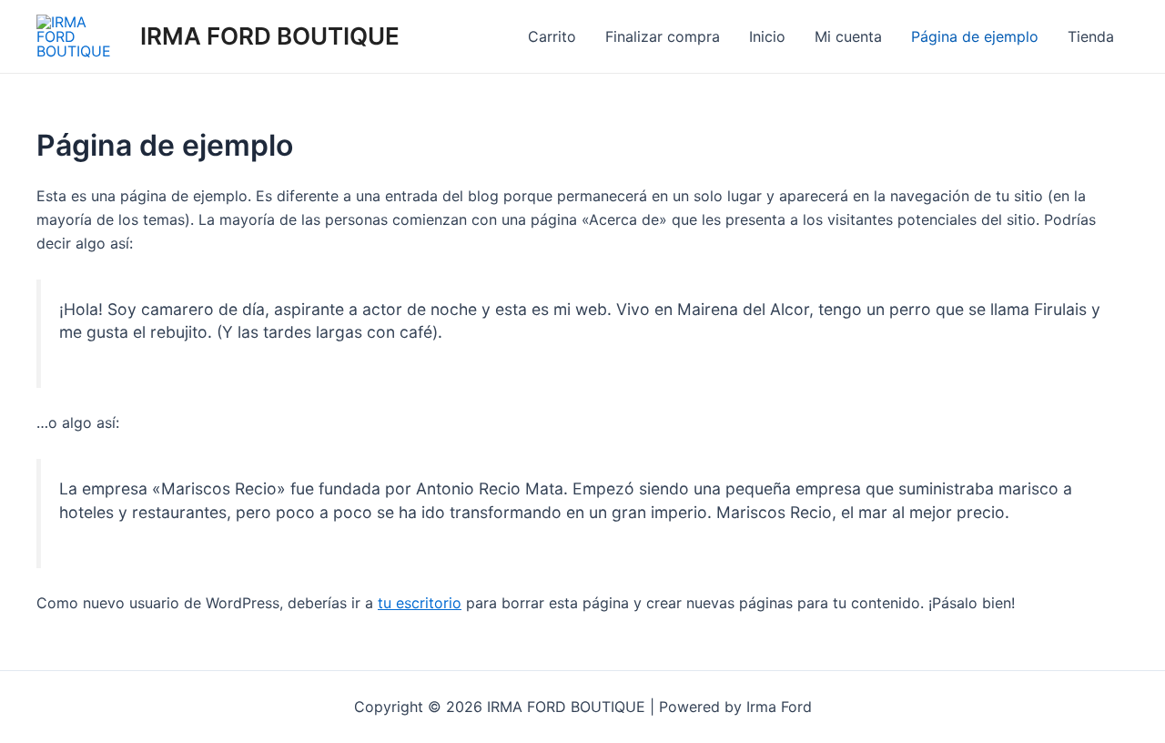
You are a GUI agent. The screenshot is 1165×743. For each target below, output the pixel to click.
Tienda (1091, 36)
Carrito (552, 36)
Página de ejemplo (974, 36)
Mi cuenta (848, 36)
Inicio (767, 36)
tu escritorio (419, 603)
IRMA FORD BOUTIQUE (270, 36)
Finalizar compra (662, 36)
